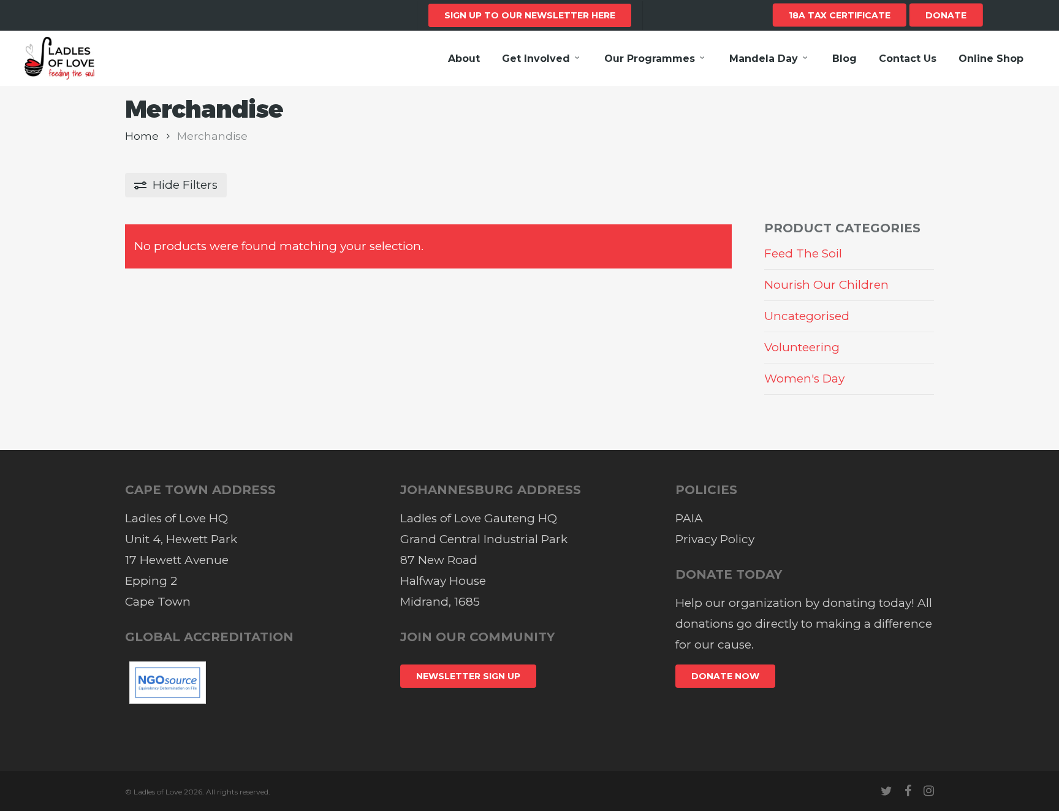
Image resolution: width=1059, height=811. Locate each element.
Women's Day (804, 378)
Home (142, 135)
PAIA (689, 518)
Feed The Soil (803, 253)
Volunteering (802, 347)
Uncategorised (806, 316)
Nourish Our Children (826, 285)
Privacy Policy (714, 539)
